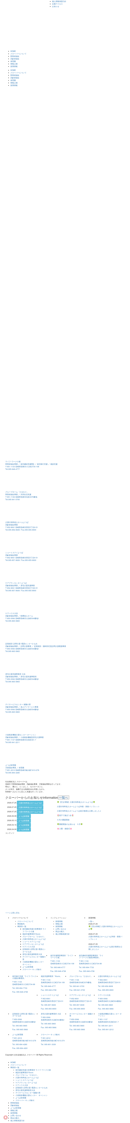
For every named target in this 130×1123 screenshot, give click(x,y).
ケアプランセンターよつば (33, 944)
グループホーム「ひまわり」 (34, 936)
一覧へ (63, 797)
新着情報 (59, 921)
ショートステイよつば (31, 941)
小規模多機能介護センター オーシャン (31, 1095)
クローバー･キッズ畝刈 (31, 969)
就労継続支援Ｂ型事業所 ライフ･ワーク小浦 (33, 1070)
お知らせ (55, 6)
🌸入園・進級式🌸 (64, 828)
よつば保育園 (24, 816)
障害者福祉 (14, 56)
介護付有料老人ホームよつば (30, 803)
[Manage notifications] (6, 1117)
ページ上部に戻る (12, 912)
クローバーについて (18, 53)
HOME (13, 51)
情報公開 (14, 63)
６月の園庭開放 (63, 819)
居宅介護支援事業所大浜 (32, 954)
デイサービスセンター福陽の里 (27, 1092)
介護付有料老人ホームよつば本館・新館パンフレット (78, 806)
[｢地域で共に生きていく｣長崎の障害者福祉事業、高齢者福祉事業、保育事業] (13, 6)
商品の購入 (59, 931)
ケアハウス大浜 (28, 946)
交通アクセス (57, 4)
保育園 (13, 61)
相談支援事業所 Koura (31, 934)
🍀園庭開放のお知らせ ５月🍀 (70, 824)
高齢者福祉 (14, 58)
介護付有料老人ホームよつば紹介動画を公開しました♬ (79, 811)
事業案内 (21, 924)
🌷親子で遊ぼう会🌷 (65, 815)
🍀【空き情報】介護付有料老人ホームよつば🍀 (76, 802)
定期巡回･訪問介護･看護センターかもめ (31, 1087)
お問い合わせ (60, 929)
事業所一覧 (21, 926)
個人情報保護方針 (59, 1)
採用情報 (14, 66)
